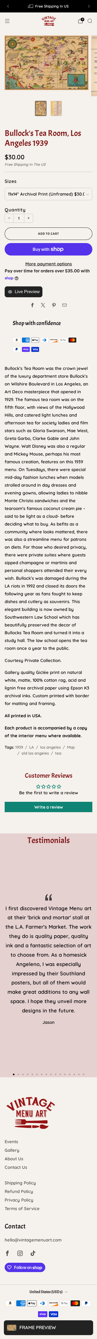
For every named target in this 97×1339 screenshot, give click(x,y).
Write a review (48, 807)
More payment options (48, 263)
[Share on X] (43, 305)
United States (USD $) (46, 1291)
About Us (14, 1158)
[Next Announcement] (89, 6)
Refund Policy (19, 1191)
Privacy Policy (19, 1200)
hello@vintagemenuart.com (33, 1240)
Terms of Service (22, 1208)
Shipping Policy (20, 1182)
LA (31, 747)
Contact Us (16, 1167)
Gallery (12, 1150)
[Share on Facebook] (32, 305)
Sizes (11, 181)
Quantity (15, 209)
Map (71, 747)
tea (58, 753)
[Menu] (7, 21)
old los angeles (35, 753)
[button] (13, 1074)
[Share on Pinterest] (54, 305)
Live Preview (27, 291)
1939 (19, 747)
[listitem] (48, 6)
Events (11, 1141)
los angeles (50, 747)
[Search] (89, 20)
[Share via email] (64, 305)
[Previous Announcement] (8, 6)
